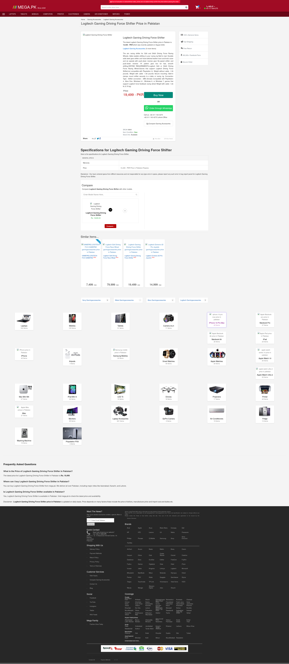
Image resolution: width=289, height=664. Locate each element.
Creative (184, 555)
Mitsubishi (130, 573)
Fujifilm (184, 560)
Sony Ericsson (185, 537)
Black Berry (164, 528)
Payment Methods (96, 553)
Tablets (24, 14)
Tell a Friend (169, 138)
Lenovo (151, 532)
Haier (172, 564)
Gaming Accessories (94, 19)
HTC (139, 532)
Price (85, 168)
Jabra (140, 568)
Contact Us (93, 584)
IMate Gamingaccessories (127, 300)
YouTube (92, 602)
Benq (172, 549)
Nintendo (163, 573)
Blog (91, 588)
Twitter (92, 610)
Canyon (129, 555)
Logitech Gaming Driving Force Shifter (133, 257)
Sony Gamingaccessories (95, 300)
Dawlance (130, 560)
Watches (116, 14)
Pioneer (140, 538)
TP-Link (151, 582)
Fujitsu (129, 564)
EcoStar (151, 560)
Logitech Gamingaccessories (193, 300)
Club (150, 555)
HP (128, 532)
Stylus (184, 577)
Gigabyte (152, 564)
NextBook (141, 573)
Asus (150, 528)
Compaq (173, 528)
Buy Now (158, 95)
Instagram (93, 606)
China (140, 555)
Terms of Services (96, 566)
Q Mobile (152, 538)
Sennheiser (174, 577)
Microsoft (185, 568)
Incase (129, 568)
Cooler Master (162, 554)
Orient (184, 573)
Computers (48, 14)
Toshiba (129, 543)
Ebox (139, 560)
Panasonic (185, 532)
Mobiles (35, 14)
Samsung (163, 538)
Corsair (173, 555)
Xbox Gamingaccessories (160, 300)
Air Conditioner (101, 14)
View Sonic (174, 582)
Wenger (140, 588)
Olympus (174, 573)
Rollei (151, 577)
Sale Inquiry (94, 575)
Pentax (129, 577)
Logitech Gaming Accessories (113, 19)
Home (83, 19)
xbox (161, 588)
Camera (87, 14)
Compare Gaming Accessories (159, 123)
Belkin (162, 549)
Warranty (86, 163)
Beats (151, 549)
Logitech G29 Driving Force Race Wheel (110, 257)
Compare (109, 226)
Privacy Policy (94, 562)
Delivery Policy (95, 549)
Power (127, 14)
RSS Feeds (93, 614)
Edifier (162, 560)
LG (161, 532)
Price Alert (157, 138)
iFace (183, 564)
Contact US (92, 660)
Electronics (74, 14)
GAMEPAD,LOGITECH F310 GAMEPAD (89, 257)
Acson (140, 549)
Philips (129, 538)
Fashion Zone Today (96, 624)
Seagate (162, 577)
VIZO (183, 582)
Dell (183, 528)
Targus (129, 582)
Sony (172, 538)
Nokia (173, 532)
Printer (60, 14)
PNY (139, 577)
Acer (128, 528)
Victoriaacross (164, 582)
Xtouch (173, 588)
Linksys (162, 568)
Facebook (93, 598)
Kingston (152, 568)
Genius (140, 564)
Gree (161, 564)
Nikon (151, 573)
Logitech (173, 568)
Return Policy (94, 557)
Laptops (12, 14)
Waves (129, 588)
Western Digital (151, 587)
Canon (184, 549)
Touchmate (141, 582)
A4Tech (129, 549)
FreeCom (174, 560)
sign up (90, 524)
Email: (89, 520)
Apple (140, 528)
